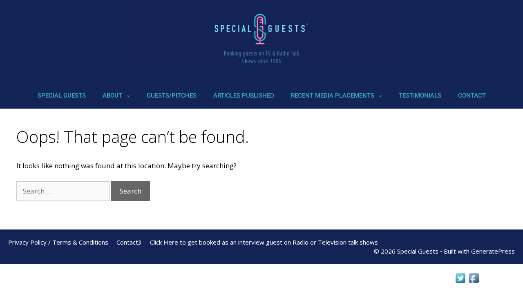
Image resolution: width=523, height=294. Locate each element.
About (112, 95)
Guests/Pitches (172, 95)
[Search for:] (63, 191)
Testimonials (420, 95)
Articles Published (243, 95)
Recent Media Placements (332, 95)
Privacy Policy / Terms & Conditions (58, 242)
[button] (116, 96)
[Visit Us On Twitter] (460, 282)
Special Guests (62, 95)
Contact (472, 95)
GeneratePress (493, 251)
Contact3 (129, 242)
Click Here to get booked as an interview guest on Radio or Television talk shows (264, 242)
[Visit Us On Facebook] (474, 282)
